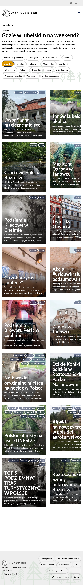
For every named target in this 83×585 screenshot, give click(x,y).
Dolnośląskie (33, 58)
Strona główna (7, 25)
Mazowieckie (48, 64)
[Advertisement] (41, 527)
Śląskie (48, 70)
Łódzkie (67, 58)
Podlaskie (23, 70)
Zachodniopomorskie (50, 76)
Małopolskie (33, 64)
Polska (42, 92)
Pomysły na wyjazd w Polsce (68, 559)
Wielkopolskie (32, 76)
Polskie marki (64, 565)
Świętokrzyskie (62, 70)
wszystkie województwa (13, 58)
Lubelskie (8, 64)
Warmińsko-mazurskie (13, 76)
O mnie (76, 577)
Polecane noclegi (31, 92)
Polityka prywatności (9, 574)
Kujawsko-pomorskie (51, 58)
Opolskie (62, 64)
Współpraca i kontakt (60, 577)
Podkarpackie (9, 70)
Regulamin (75, 571)
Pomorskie (36, 70)
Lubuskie (20, 64)
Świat (77, 565)
